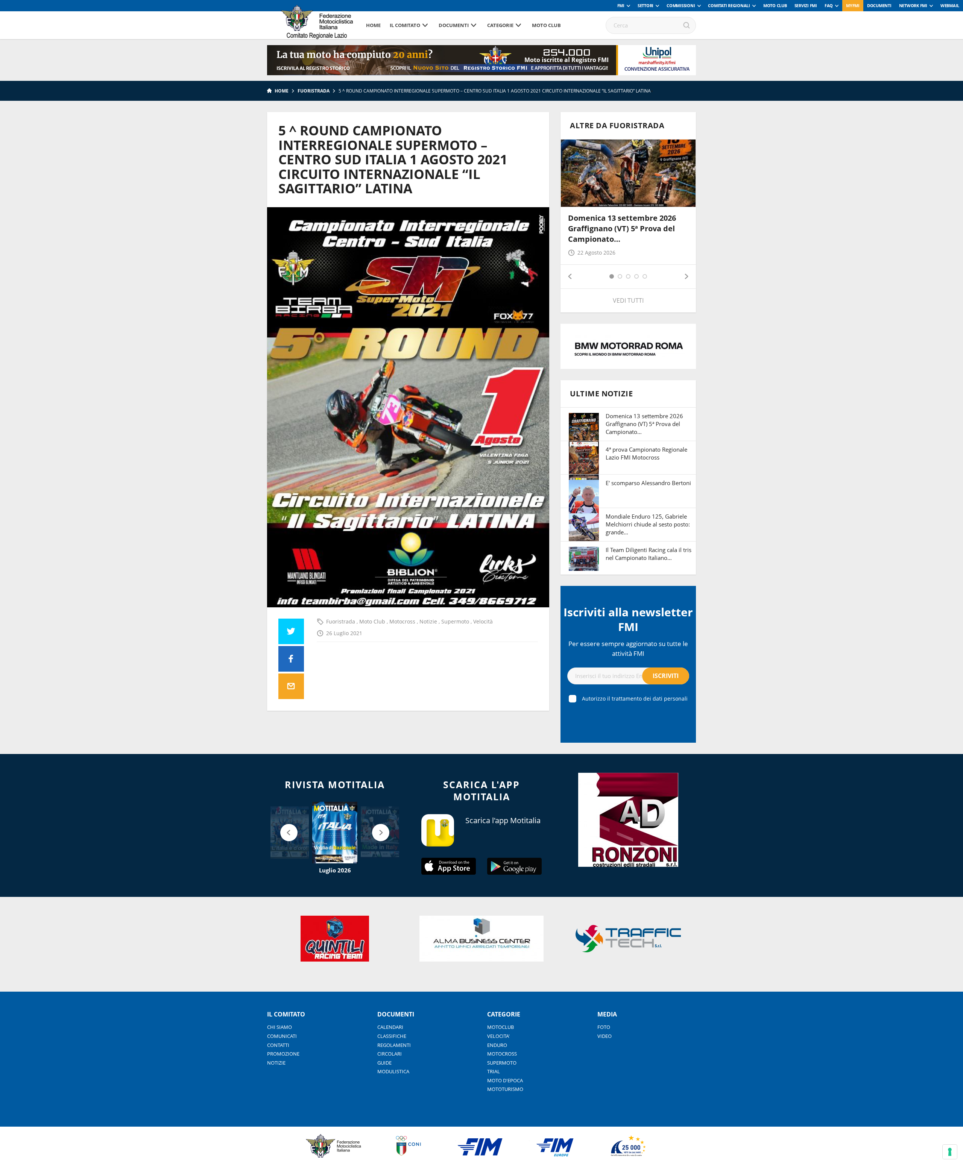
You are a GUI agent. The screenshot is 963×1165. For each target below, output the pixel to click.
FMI (620, 5)
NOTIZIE (276, 1062)
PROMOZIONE (283, 1053)
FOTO (603, 1027)
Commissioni (681, 5)
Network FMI (913, 5)
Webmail (949, 5)
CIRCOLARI (389, 1053)
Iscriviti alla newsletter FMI (628, 619)
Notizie (429, 621)
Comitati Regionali (729, 5)
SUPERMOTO (501, 1062)
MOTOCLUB (500, 1027)
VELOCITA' (498, 1036)
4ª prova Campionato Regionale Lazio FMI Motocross (646, 453)
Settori (645, 5)
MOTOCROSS (502, 1053)
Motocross (403, 621)
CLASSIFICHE (391, 1036)
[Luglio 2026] (334, 832)
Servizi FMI (805, 5)
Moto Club (775, 5)
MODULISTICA (393, 1071)
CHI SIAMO (279, 1027)
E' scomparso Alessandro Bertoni (648, 483)
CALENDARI (390, 1027)
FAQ (829, 5)
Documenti (879, 5)
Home (373, 25)
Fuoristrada (314, 91)
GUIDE (384, 1062)
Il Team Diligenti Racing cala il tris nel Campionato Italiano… (648, 553)
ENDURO (497, 1045)
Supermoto (456, 621)
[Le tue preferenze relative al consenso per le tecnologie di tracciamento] (950, 1152)
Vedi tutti (628, 300)
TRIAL (493, 1071)
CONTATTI (278, 1045)
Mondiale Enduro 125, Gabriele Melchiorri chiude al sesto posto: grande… (648, 524)
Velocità (483, 621)
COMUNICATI (282, 1036)
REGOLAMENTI (394, 1045)
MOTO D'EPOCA (505, 1080)
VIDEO (604, 1036)
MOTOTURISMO (505, 1089)
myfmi (853, 5)
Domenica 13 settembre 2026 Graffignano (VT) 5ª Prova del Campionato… (622, 228)
